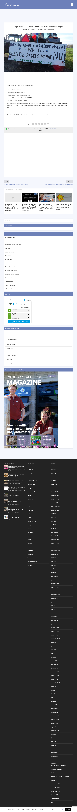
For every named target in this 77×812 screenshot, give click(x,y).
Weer (52, 802)
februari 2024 (54, 576)
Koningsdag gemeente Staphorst (60, 776)
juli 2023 (53, 602)
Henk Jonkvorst (11, 344)
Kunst (29, 506)
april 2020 (53, 745)
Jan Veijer (9, 359)
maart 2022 (54, 660)
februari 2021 (54, 708)
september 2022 (55, 638)
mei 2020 (53, 741)
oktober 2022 (54, 635)
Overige (30, 525)
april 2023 (53, 613)
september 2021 (55, 682)
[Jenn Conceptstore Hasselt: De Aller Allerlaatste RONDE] (6, 467)
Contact (53, 773)
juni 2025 (53, 517)
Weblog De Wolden (10, 241)
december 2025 (55, 495)
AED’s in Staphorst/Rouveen (58, 765)
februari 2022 (54, 664)
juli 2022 (53, 646)
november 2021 (55, 675)
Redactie (33, 29)
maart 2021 (54, 705)
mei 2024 (53, 565)
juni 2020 (53, 738)
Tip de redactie (9, 281)
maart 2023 (54, 616)
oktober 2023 (54, 591)
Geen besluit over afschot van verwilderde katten (16, 474)
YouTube (7, 248)
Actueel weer (8, 259)
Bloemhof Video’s (11, 336)
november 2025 (55, 499)
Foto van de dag (32, 491)
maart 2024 (54, 572)
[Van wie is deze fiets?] (6, 495)
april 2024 (53, 569)
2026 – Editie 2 (57, 787)
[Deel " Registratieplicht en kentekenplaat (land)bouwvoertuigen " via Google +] (38, 124)
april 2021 (53, 701)
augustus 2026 (55, 466)
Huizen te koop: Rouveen (11, 266)
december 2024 (55, 539)
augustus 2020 (55, 730)
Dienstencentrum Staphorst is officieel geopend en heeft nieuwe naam (16, 501)
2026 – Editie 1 (57, 784)
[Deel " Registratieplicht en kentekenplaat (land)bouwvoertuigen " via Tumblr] (41, 124)
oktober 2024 (54, 547)
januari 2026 (54, 491)
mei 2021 (53, 697)
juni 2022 (53, 649)
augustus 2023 (55, 598)
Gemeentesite (9, 277)
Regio (9, 470)
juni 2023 (53, 605)
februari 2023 (54, 620)
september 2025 (55, 506)
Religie (29, 539)
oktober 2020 (54, 723)
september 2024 (55, 550)
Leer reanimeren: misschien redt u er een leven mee (16, 488)
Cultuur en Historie (33, 480)
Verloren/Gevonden (10, 285)
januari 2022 (54, 668)
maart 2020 (54, 749)
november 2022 (55, 631)
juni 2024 (53, 561)
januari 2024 (54, 580)
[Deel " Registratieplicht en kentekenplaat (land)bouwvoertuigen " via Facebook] (32, 124)
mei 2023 (53, 609)
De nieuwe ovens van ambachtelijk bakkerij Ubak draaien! (15, 509)
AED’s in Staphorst (10, 263)
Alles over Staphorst (10, 289)
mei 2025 (53, 521)
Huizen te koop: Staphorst (12, 274)
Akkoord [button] (68, 809)
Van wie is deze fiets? (13, 494)
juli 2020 (53, 734)
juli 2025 (53, 514)
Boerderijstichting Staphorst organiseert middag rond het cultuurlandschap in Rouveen (12, 207)
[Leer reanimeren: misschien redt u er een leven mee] (6, 488)
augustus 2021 (55, 686)
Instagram (8, 255)
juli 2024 (53, 558)
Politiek (29, 528)
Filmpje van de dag (32, 488)
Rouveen (30, 543)
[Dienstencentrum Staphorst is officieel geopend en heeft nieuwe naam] (6, 501)
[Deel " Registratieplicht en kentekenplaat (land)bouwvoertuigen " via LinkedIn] (44, 124)
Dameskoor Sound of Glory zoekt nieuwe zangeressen (15, 481)
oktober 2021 (54, 679)
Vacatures (30, 558)
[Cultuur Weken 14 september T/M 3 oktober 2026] (6, 517)
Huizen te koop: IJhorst (11, 270)
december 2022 (55, 627)
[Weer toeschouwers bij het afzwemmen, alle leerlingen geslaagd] (64, 197)
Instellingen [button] (60, 809)
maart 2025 (54, 528)
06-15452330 (53, 129)
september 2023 (55, 594)
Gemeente (30, 499)
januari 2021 (54, 712)
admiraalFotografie (12, 339)
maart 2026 (54, 484)
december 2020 (55, 716)
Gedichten (30, 495)
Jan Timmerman (11, 352)
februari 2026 (54, 488)
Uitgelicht (51, 29)
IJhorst (29, 502)
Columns (30, 473)
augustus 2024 (55, 554)
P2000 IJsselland (9, 252)
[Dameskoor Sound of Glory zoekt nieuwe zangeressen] (6, 482)
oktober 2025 (54, 502)
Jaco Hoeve (10, 348)
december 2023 (55, 583)
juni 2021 (53, 694)
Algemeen (46, 29)
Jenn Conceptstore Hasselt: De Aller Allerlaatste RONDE (16, 467)
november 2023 (55, 587)
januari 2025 (54, 536)
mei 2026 (53, 477)
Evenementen (22, 469)
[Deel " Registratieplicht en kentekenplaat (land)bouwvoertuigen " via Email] (47, 124)
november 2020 (55, 719)
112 (28, 466)
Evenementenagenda (10, 237)
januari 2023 (54, 624)
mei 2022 (53, 653)
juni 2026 (53, 473)
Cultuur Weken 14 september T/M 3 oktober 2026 (16, 516)
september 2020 (55, 727)
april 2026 (53, 480)
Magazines (54, 780)
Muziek (29, 517)
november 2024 (55, 543)
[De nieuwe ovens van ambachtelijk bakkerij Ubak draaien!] (6, 509)
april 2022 (53, 657)
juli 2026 (53, 469)
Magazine (30, 510)
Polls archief (54, 795)
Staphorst (30, 550)
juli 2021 (53, 690)
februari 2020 (54, 752)
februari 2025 (54, 532)
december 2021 (55, 672)
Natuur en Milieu (32, 521)
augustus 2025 (55, 510)
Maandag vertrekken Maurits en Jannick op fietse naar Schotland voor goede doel (29, 207)
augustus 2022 (55, 642)
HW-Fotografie (11, 363)
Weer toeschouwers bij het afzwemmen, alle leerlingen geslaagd (63, 206)
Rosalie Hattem (11, 341)
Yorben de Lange (11, 355)
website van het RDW (16, 111)
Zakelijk (30, 565)
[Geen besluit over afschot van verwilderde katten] (6, 475)
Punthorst (30, 532)
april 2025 (53, 525)
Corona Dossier (31, 477)
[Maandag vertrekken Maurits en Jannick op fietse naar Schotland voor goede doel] (30, 197)
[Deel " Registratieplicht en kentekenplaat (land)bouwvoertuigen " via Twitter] (35, 124)
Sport (29, 547)
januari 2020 (54, 756)
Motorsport (31, 514)
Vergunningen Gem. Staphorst (13, 244)
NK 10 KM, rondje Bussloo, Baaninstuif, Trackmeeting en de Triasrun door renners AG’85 (46, 207)
